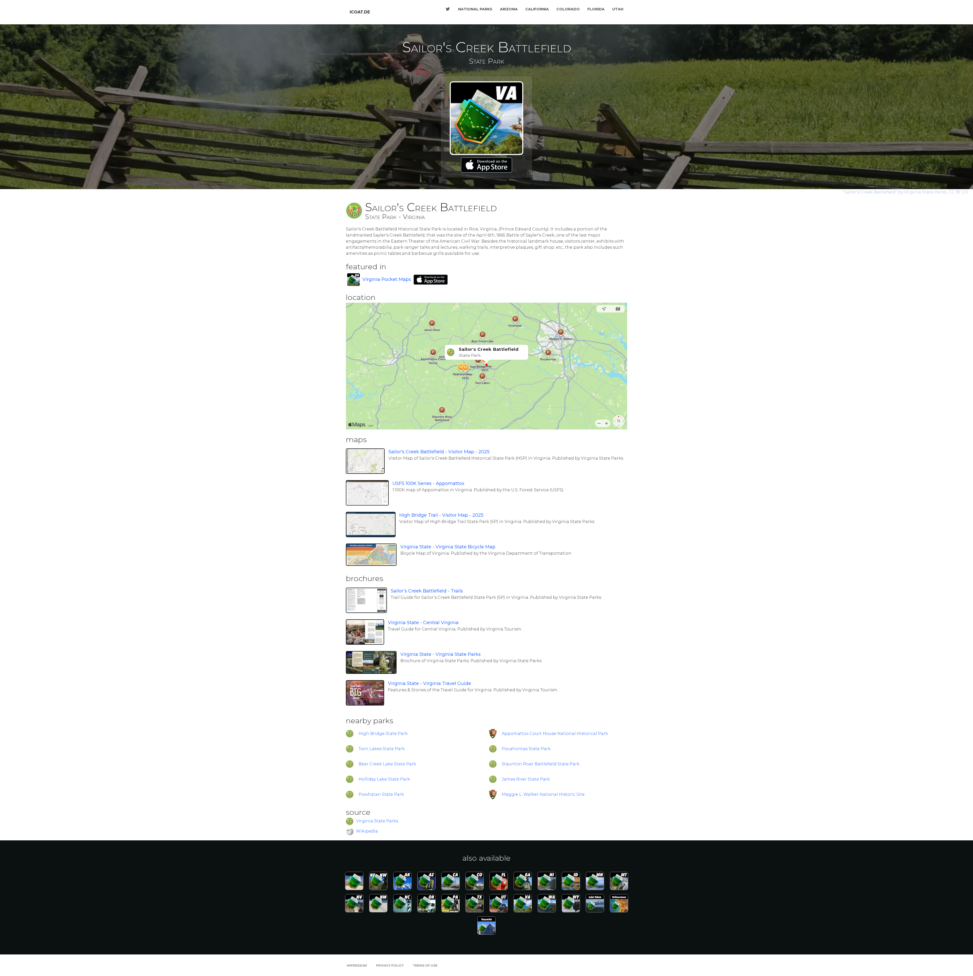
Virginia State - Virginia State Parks (440, 654)
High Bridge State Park (383, 733)
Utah (617, 9)
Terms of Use (425, 965)
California (537, 9)
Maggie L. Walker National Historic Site (543, 794)
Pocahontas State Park (526, 748)
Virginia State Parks (377, 821)
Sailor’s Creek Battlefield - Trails (427, 591)
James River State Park (526, 779)
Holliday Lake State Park (384, 779)
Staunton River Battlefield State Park (540, 764)
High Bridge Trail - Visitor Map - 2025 (441, 515)
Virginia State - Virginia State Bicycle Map (447, 547)
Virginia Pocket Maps (386, 279)
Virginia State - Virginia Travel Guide (429, 683)
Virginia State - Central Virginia (423, 622)
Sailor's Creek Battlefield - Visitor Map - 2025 (439, 452)
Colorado (568, 9)
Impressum (357, 965)
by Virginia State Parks (895, 192)
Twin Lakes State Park (382, 748)
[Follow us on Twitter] (447, 9)
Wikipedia (367, 831)
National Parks (475, 9)
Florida (596, 9)
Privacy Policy (390, 965)
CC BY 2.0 (958, 192)
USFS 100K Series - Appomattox (428, 483)
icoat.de (360, 12)
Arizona (509, 9)
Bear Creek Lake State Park (387, 764)
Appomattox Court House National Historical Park (555, 733)
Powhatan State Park (381, 794)
